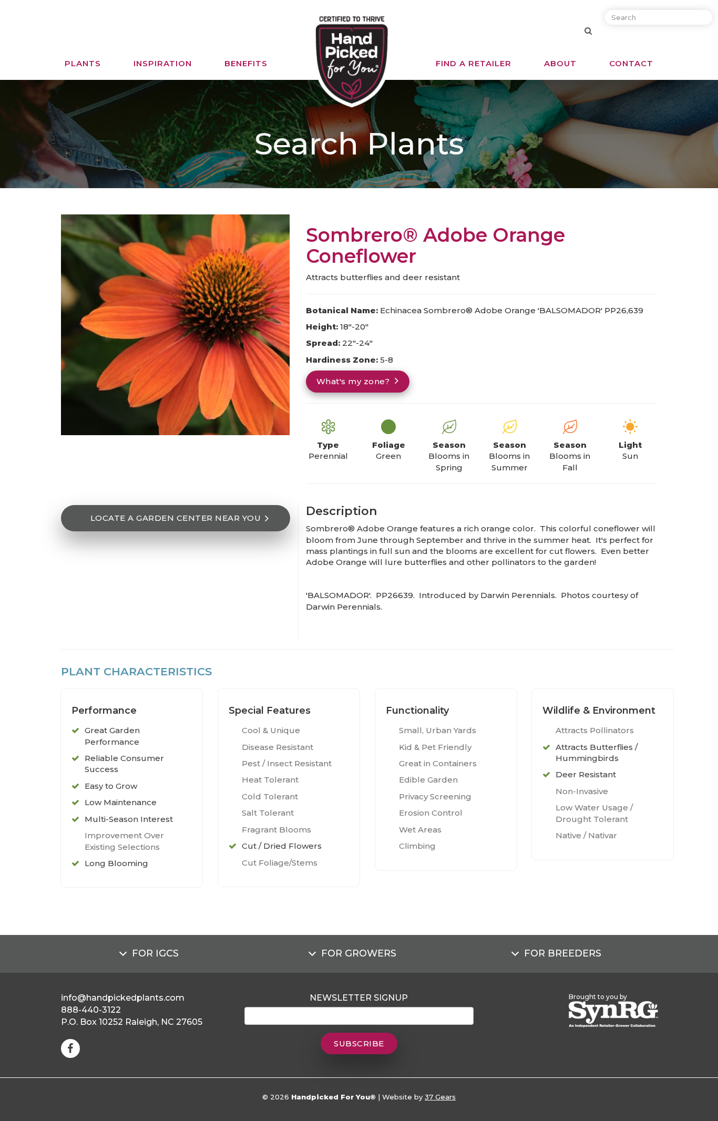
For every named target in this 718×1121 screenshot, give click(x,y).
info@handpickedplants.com (122, 998)
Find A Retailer (473, 63)
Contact (631, 63)
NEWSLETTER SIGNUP (359, 998)
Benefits (246, 63)
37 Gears (440, 1097)
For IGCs (155, 953)
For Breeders (562, 953)
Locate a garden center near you (175, 518)
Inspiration (163, 63)
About (560, 63)
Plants (83, 63)
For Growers (358, 953)
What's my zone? (353, 381)
